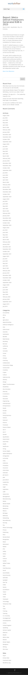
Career (4, 353)
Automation (6, 334)
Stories (4, 587)
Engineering (6, 401)
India (4, 460)
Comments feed (7, 660)
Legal (4, 487)
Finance (5, 422)
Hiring (4, 449)
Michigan (5, 513)
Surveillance (6, 589)
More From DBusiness (8, 71)
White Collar (6, 637)
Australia (5, 332)
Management (6, 496)
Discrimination (6, 389)
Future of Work (6, 427)
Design (4, 382)
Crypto (4, 372)
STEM (4, 585)
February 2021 (6, 270)
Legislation (5, 489)
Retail (4, 542)
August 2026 (6, 115)
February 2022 (6, 242)
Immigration (6, 456)
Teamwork (5, 599)
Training (5, 611)
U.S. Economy (6, 615)
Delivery (5, 379)
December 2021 (7, 246)
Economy (5, 396)
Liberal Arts (6, 494)
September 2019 (7, 301)
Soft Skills (5, 577)
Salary (4, 554)
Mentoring (5, 506)
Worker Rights (6, 642)
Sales (4, 556)
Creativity (5, 370)
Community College (8, 365)
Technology (6, 601)
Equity (4, 408)
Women (5, 639)
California (5, 346)
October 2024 (6, 168)
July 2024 (5, 172)
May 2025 (5, 151)
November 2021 (7, 249)
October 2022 (6, 223)
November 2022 (7, 220)
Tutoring (5, 613)
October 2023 (6, 194)
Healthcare (5, 446)
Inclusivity (5, 458)
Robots (4, 546)
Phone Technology (7, 527)
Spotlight (5, 580)
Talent (4, 592)
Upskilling (5, 627)
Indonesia (5, 463)
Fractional (5, 425)
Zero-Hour (5, 649)
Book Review (6, 339)
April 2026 (5, 125)
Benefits (5, 336)
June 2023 (5, 203)
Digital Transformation (9, 384)
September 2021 (7, 254)
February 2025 (6, 158)
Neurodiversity (6, 520)
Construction (6, 367)
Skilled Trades (6, 563)
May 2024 (5, 177)
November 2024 (7, 165)
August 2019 (6, 304)
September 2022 (7, 225)
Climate (5, 358)
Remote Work (6, 537)
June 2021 (5, 261)
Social (4, 570)
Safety (4, 551)
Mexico (4, 510)
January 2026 (6, 132)
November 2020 (7, 277)
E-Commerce (6, 394)
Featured (5, 420)
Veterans (5, 632)
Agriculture (6, 320)
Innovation (5, 465)
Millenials (5, 515)
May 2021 (5, 263)
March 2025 (6, 156)
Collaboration (6, 363)
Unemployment (7, 620)
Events (4, 413)
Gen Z (4, 432)
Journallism (6, 480)
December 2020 (7, 275)
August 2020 (6, 285)
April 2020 (5, 294)
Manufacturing (7, 499)
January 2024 (6, 187)
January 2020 (6, 299)
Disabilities (6, 386)
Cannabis (5, 351)
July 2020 (5, 287)
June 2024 (5, 175)
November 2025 (7, 137)
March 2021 (6, 268)
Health (4, 444)
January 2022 (6, 244)
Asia (4, 327)
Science (5, 558)
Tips (4, 606)
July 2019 (5, 306)
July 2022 (5, 230)
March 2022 (6, 239)
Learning (5, 484)
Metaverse (5, 508)
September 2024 (7, 170)
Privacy (4, 530)
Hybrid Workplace (7, 453)
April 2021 (5, 266)
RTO (4, 549)
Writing (5, 647)
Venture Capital (7, 630)
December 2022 (7, 218)
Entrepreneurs (6, 406)
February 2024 (6, 184)
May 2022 (5, 235)
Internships (6, 470)
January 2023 (6, 215)
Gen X (4, 429)
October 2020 (6, 280)
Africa (4, 315)
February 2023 (6, 213)
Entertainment (6, 403)
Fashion (5, 417)
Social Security (6, 575)
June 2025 (5, 149)
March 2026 (6, 127)
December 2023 (7, 189)
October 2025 (6, 139)
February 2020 (6, 297)
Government (6, 439)
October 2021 (6, 251)
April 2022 (5, 237)
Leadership (6, 482)
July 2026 (5, 118)
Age (4, 317)
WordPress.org (6, 662)
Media (4, 501)
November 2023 (7, 192)
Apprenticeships (7, 322)
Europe (5, 410)
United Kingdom (7, 625)
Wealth (4, 635)
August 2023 (6, 199)
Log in (4, 655)
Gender (5, 434)
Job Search (5, 475)
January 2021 (6, 273)
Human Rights (6, 451)
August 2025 (6, 144)
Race (4, 534)
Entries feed (6, 658)
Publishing (5, 532)
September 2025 (7, 141)
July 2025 (5, 146)
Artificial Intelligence (8, 324)
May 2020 (5, 292)
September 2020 (7, 282)
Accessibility (6, 312)
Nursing (5, 522)
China (4, 355)
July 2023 (5, 201)
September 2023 (7, 196)
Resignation (6, 539)
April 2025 (5, 153)
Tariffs (4, 594)
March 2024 (6, 182)
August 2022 (6, 227)
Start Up (5, 582)
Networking (6, 518)
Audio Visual (6, 329)
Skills (4, 565)
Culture (5, 375)
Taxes (4, 596)
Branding (5, 341)
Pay (19, 27)
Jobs (4, 477)
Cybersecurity (6, 377)
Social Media (6, 573)
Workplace (5, 644)
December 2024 (7, 163)
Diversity (5, 391)
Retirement (6, 544)
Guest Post (5, 441)
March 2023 (6, 211)
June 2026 (5, 120)
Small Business (7, 568)
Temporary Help (7, 604)
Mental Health (6, 503)
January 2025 (6, 161)
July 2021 (5, 258)
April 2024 (5, 180)
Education (5, 398)
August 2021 (6, 256)
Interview (5, 472)
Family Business (7, 415)
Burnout (5, 344)
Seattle (4, 561)
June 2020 (5, 289)
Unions (4, 623)
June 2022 (5, 232)
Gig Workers (14, 27)
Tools (4, 608)
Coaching (5, 360)
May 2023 (5, 206)
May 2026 (5, 122)
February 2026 (6, 129)
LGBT (4, 491)
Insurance (5, 468)
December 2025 (7, 134)
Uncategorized (6, 618)
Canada (5, 348)
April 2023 (5, 208)
